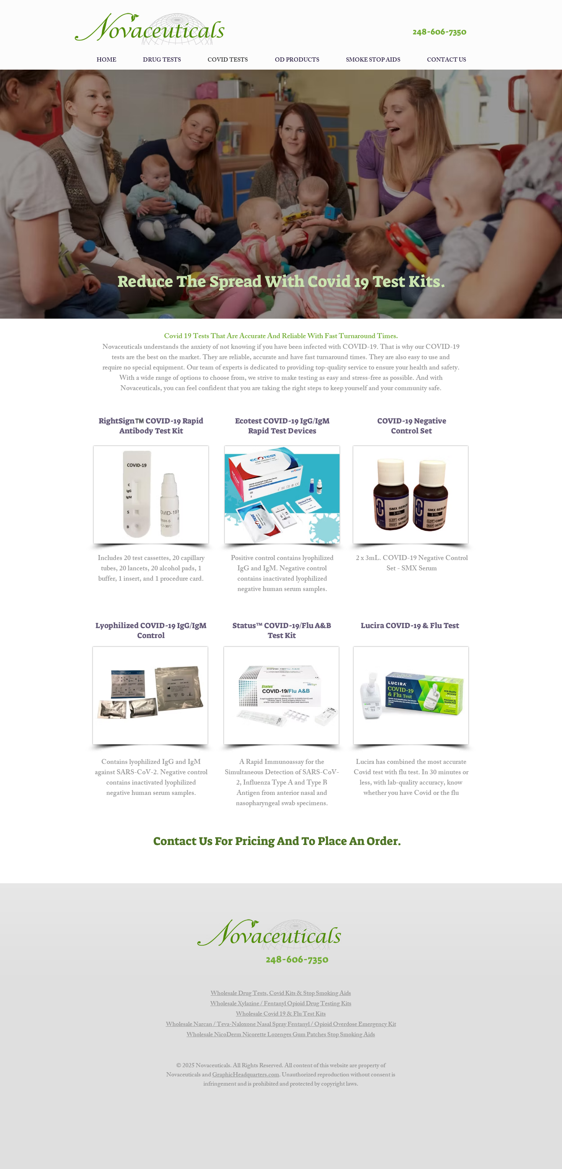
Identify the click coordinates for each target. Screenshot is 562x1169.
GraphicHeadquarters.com (245, 1075)
